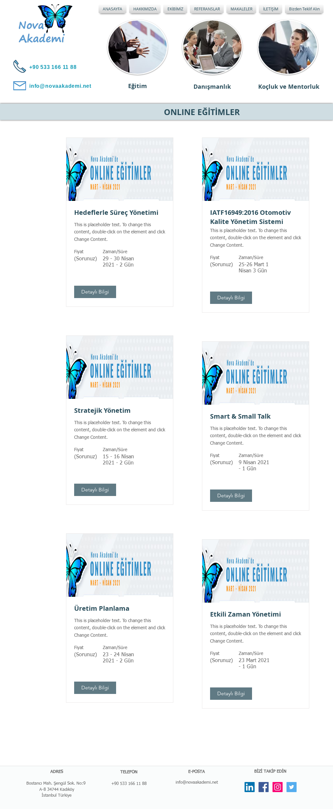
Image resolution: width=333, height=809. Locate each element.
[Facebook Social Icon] (264, 787)
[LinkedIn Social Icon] (250, 787)
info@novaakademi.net (197, 782)
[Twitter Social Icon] (291, 787)
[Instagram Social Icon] (278, 787)
